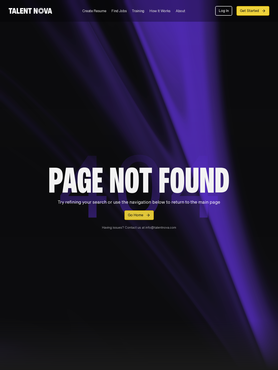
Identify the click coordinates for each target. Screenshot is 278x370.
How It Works (159, 10)
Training (138, 10)
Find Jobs (119, 10)
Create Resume (94, 10)
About (180, 10)
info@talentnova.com (160, 227)
